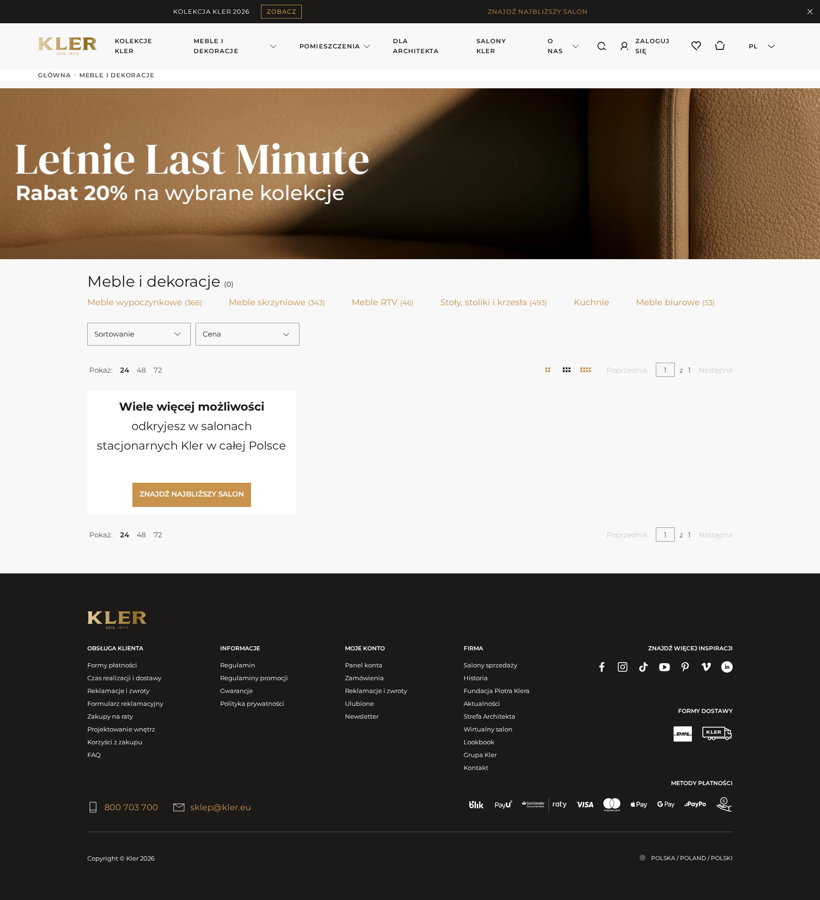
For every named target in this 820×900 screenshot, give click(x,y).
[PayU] (503, 804)
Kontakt (476, 767)
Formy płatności (112, 665)
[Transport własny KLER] (717, 733)
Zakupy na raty (110, 716)
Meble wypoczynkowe (144, 302)
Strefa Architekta (489, 716)
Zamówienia (364, 678)
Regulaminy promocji (254, 678)
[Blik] (476, 804)
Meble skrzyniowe (277, 302)
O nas (555, 46)
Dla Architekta (416, 46)
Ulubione (359, 703)
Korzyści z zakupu (114, 742)
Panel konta (363, 665)
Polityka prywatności (252, 703)
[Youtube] (664, 667)
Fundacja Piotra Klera (497, 690)
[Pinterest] (685, 667)
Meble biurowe (675, 302)
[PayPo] (695, 804)
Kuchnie (591, 302)
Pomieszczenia (329, 46)
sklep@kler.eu (220, 807)
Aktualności (482, 703)
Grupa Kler (480, 755)
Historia (476, 678)
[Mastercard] (612, 804)
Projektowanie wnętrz (121, 729)
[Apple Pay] (639, 804)
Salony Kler (491, 46)
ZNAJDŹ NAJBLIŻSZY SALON (538, 11)
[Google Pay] (666, 804)
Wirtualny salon (488, 729)
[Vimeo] (706, 667)
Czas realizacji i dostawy (124, 678)
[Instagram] (622, 667)
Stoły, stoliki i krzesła (493, 302)
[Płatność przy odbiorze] (724, 804)
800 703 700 (131, 807)
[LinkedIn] (727, 667)
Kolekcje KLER (133, 46)
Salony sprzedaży (490, 665)
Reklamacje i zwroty (118, 690)
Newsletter (362, 716)
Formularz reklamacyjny (125, 703)
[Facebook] (601, 667)
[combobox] (759, 46)
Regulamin (237, 665)
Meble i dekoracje (216, 46)
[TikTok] (643, 667)
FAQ (94, 755)
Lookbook (479, 742)
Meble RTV (383, 302)
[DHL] (682, 733)
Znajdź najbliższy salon (192, 493)
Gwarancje (236, 690)
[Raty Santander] (544, 804)
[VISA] (585, 804)
